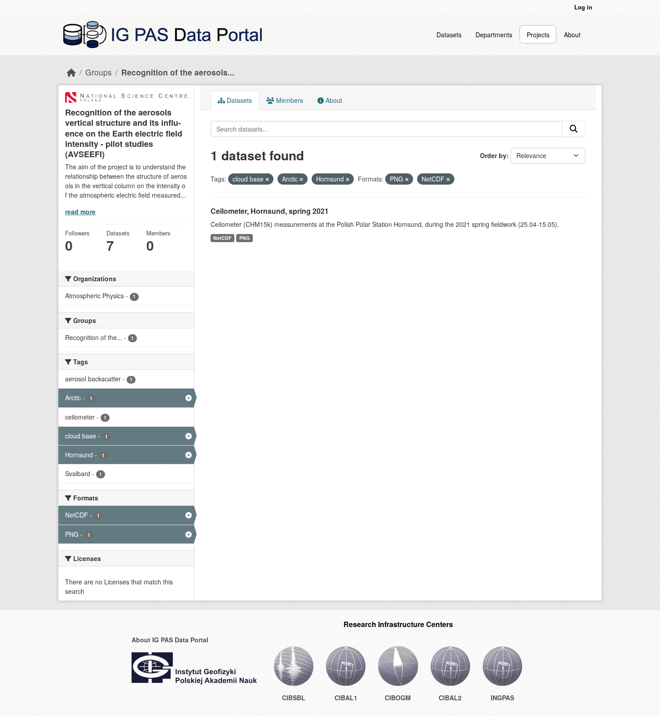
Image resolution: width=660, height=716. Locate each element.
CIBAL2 (450, 697)
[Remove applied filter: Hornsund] (347, 179)
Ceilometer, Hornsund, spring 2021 (270, 211)
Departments (493, 34)
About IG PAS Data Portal (170, 639)
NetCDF (222, 237)
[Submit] (573, 129)
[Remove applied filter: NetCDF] (448, 179)
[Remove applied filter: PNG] (407, 179)
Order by (493, 155)
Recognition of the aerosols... (177, 72)
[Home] (71, 72)
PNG (244, 237)
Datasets (449, 34)
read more (80, 211)
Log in (583, 7)
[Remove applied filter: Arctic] (301, 179)
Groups (98, 72)
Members (288, 100)
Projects (538, 34)
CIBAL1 (345, 697)
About (572, 34)
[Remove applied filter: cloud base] (267, 179)
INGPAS (502, 697)
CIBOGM (398, 697)
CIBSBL (293, 697)
